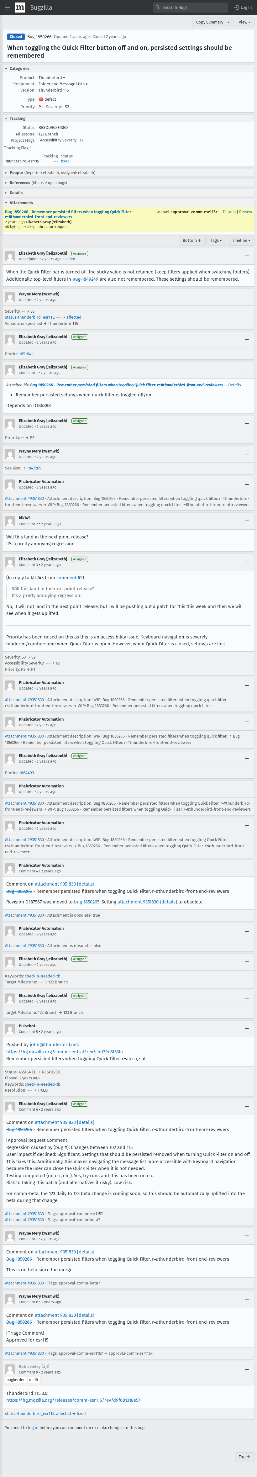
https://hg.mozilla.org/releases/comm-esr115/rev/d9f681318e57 (73, 1400)
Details (229, 211)
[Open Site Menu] (8, 8)
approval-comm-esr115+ (195, 211)
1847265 (34, 468)
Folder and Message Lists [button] (63, 84)
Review (245, 211)
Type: (30, 99)
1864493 (26, 772)
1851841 (26, 354)
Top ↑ (244, 1456)
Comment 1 (28, 373)
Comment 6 (28, 1109)
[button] (242, 8)
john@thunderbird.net (54, 1044)
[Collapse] (247, 256)
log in (33, 1427)
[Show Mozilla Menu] (20, 8)
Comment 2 (28, 524)
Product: (27, 77)
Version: (27, 90)
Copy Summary (209, 22)
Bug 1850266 (39, 37)
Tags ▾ (216, 240)
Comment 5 (28, 1032)
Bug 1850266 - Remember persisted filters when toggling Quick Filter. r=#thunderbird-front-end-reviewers (68, 214)
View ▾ (244, 22)
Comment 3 (28, 565)
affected (73, 317)
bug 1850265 (86, 902)
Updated (26, 300)
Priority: (27, 106)
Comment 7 (28, 1239)
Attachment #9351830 (24, 498)
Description (29, 259)
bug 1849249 (85, 279)
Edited (70, 259)
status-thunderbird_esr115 (29, 317)
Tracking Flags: (17, 148)
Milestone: (25, 134)
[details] (85, 884)
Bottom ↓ (192, 240)
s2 (81, 140)
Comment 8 (28, 1302)
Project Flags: (23, 140)
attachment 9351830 (55, 884)
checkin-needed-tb (42, 976)
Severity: (54, 106)
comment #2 (69, 577)
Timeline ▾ (240, 240)
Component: (24, 84)
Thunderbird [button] (52, 77)
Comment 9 (28, 1372)
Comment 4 (28, 871)
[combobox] (190, 8)
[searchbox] (190, 8)
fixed (65, 161)
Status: (29, 127)
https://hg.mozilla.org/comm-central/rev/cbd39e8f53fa (64, 1052)
